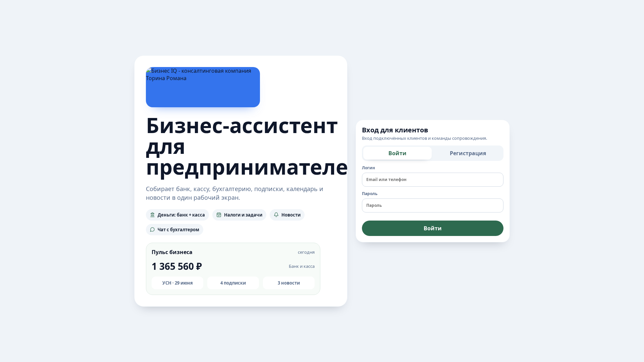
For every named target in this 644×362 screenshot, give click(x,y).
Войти (397, 153)
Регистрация (468, 153)
